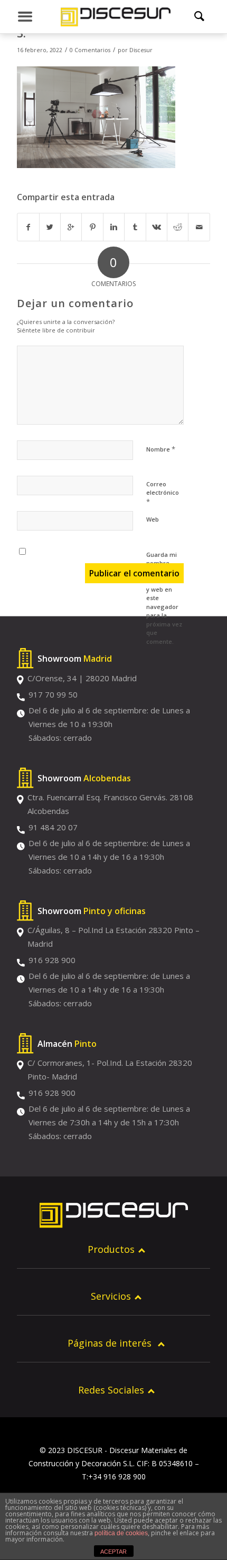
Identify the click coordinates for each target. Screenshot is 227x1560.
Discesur (141, 50)
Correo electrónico (162, 493)
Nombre (160, 449)
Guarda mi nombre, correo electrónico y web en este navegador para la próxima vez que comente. (164, 598)
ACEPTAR (113, 1551)
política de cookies (121, 1533)
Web (152, 519)
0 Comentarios (90, 50)
